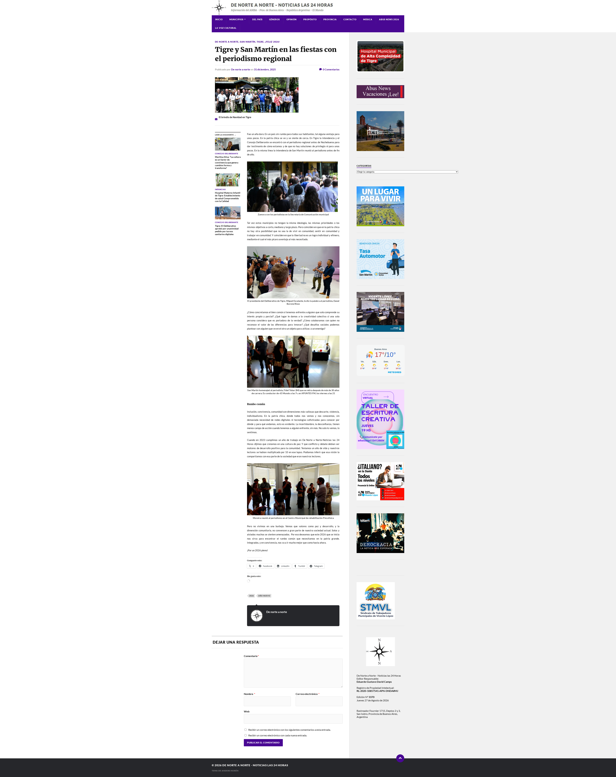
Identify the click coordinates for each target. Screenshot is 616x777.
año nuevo (264, 596)
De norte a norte (227, 41)
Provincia (330, 19)
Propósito (310, 19)
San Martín (247, 41)
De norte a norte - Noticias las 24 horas (255, 765)
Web (246, 711)
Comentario (251, 656)
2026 (251, 596)
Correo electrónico (307, 694)
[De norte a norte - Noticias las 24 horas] (308, 7)
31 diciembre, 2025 (265, 69)
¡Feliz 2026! (272, 41)
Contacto (349, 19)
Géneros (274, 19)
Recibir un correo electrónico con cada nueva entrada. (277, 735)
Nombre (249, 694)
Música (367, 19)
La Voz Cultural (225, 28)
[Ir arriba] (400, 758)
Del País (257, 19)
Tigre (260, 41)
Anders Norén (230, 770)
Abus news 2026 (389, 19)
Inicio (219, 19)
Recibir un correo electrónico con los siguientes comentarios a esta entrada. (289, 729)
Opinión (292, 19)
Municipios (236, 19)
